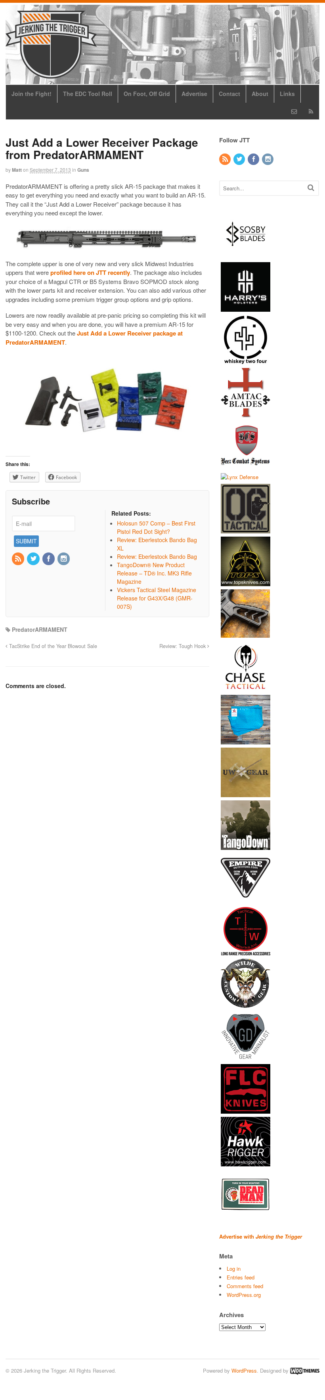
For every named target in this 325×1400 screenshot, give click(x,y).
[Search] (311, 187)
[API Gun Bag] (245, 740)
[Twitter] (33, 559)
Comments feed (245, 1286)
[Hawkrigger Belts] (245, 1162)
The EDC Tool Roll (87, 94)
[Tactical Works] (245, 951)
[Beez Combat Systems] (245, 466)
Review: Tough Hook (183, 646)
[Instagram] (64, 559)
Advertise (194, 94)
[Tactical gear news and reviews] (51, 74)
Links (287, 94)
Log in (234, 1268)
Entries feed (240, 1277)
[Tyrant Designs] (245, 635)
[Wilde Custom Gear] (245, 1004)
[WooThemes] (304, 1370)
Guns (83, 169)
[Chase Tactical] (245, 688)
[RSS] (18, 559)
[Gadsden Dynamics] (245, 1057)
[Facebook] (49, 559)
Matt (17, 169)
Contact (229, 94)
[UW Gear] (245, 793)
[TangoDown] (245, 846)
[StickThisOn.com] (245, 1215)
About (260, 94)
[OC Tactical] (245, 529)
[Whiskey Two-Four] (245, 360)
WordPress (244, 1370)
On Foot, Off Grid (147, 94)
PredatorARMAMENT (39, 629)
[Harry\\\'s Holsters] (245, 307)
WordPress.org (244, 1294)
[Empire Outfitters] (245, 899)
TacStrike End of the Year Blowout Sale (52, 646)
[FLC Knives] (245, 1110)
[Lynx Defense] (239, 477)
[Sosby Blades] (245, 255)
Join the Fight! (31, 94)
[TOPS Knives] (245, 582)
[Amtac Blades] (245, 413)
